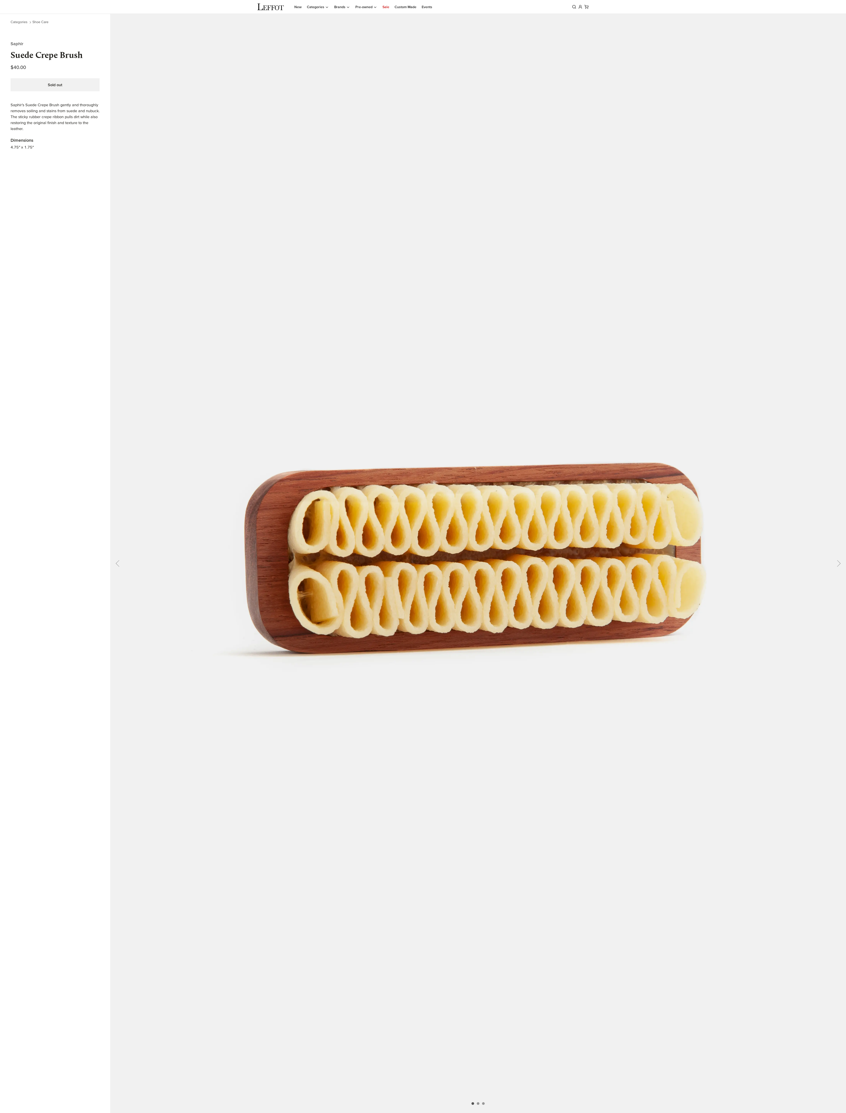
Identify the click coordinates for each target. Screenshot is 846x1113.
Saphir (17, 43)
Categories (19, 22)
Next (837, 563)
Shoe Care (40, 22)
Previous (118, 563)
